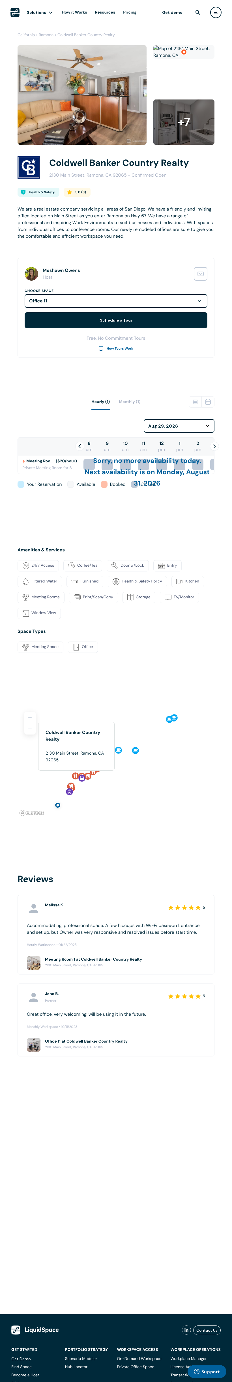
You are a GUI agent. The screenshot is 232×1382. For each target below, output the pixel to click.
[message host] (200, 274)
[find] (197, 12)
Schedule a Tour (116, 320)
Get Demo (21, 1358)
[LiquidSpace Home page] (15, 12)
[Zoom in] (30, 717)
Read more (29, 245)
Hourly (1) (100, 401)
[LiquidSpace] (35, 1330)
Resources (105, 12)
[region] (116, 761)
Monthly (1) (129, 401)
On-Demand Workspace (139, 1358)
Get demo (172, 12)
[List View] (195, 402)
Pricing (129, 12)
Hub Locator (76, 1367)
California (26, 35)
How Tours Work (120, 348)
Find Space (21, 1367)
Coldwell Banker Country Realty (86, 35)
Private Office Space (135, 1367)
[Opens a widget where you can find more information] (206, 1372)
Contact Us (207, 1330)
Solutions (36, 12)
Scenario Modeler (81, 1358)
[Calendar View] (207, 402)
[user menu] (216, 12)
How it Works (74, 12)
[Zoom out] (30, 729)
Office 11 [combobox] (38, 301)
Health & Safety (42, 192)
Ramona (46, 35)
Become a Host (25, 1375)
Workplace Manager (188, 1358)
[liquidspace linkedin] (186, 1330)
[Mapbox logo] (31, 813)
